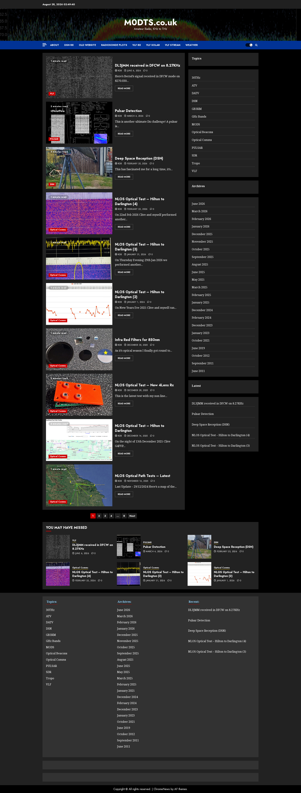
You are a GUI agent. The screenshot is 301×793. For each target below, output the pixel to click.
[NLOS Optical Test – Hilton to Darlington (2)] (79, 304)
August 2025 (200, 264)
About (54, 45)
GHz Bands (199, 116)
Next (132, 516)
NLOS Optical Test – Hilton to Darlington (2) (139, 294)
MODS (196, 124)
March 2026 (199, 211)
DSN (52, 184)
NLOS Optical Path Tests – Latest (142, 475)
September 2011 (203, 363)
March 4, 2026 (135, 116)
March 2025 (199, 287)
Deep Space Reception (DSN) (139, 158)
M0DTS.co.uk (150, 22)
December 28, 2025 (137, 390)
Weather (192, 45)
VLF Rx (136, 45)
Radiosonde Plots (114, 45)
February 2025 (201, 295)
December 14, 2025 (137, 436)
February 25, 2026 (137, 163)
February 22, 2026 (137, 209)
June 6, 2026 (134, 70)
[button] (256, 45)
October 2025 (201, 249)
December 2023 (202, 325)
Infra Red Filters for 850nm (137, 339)
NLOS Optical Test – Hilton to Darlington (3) (139, 247)
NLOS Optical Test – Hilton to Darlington (139, 428)
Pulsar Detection (128, 110)
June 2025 (198, 272)
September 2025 (203, 257)
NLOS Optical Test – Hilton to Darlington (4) (139, 201)
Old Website (87, 45)
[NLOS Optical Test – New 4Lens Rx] (79, 395)
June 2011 (198, 371)
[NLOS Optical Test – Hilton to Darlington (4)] (79, 213)
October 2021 (201, 340)
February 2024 (201, 318)
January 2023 (200, 333)
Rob (120, 70)
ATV (194, 85)
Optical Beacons (202, 132)
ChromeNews (162, 789)
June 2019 (198, 348)
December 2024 (202, 310)
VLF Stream (172, 45)
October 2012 (201, 356)
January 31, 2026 (136, 254)
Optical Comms (58, 229)
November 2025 (202, 241)
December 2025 (202, 234)
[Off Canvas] (45, 44)
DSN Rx (69, 45)
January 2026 (200, 226)
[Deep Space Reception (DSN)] (79, 168)
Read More (124, 88)
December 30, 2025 (137, 345)
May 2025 (198, 279)
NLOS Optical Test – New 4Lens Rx (144, 385)
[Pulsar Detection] (79, 123)
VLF (52, 93)
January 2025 (200, 302)
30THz (196, 78)
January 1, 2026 (136, 302)
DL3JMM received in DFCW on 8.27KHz (147, 65)
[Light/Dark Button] (248, 45)
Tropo (196, 163)
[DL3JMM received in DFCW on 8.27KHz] (79, 77)
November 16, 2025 (137, 481)
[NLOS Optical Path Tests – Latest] (79, 485)
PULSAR (54, 139)
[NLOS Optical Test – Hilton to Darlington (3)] (79, 259)
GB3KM (197, 109)
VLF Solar (153, 45)
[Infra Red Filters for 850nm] (79, 349)
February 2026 (201, 219)
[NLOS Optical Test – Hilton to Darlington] (79, 440)
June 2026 (198, 204)
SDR (194, 155)
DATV (195, 93)
